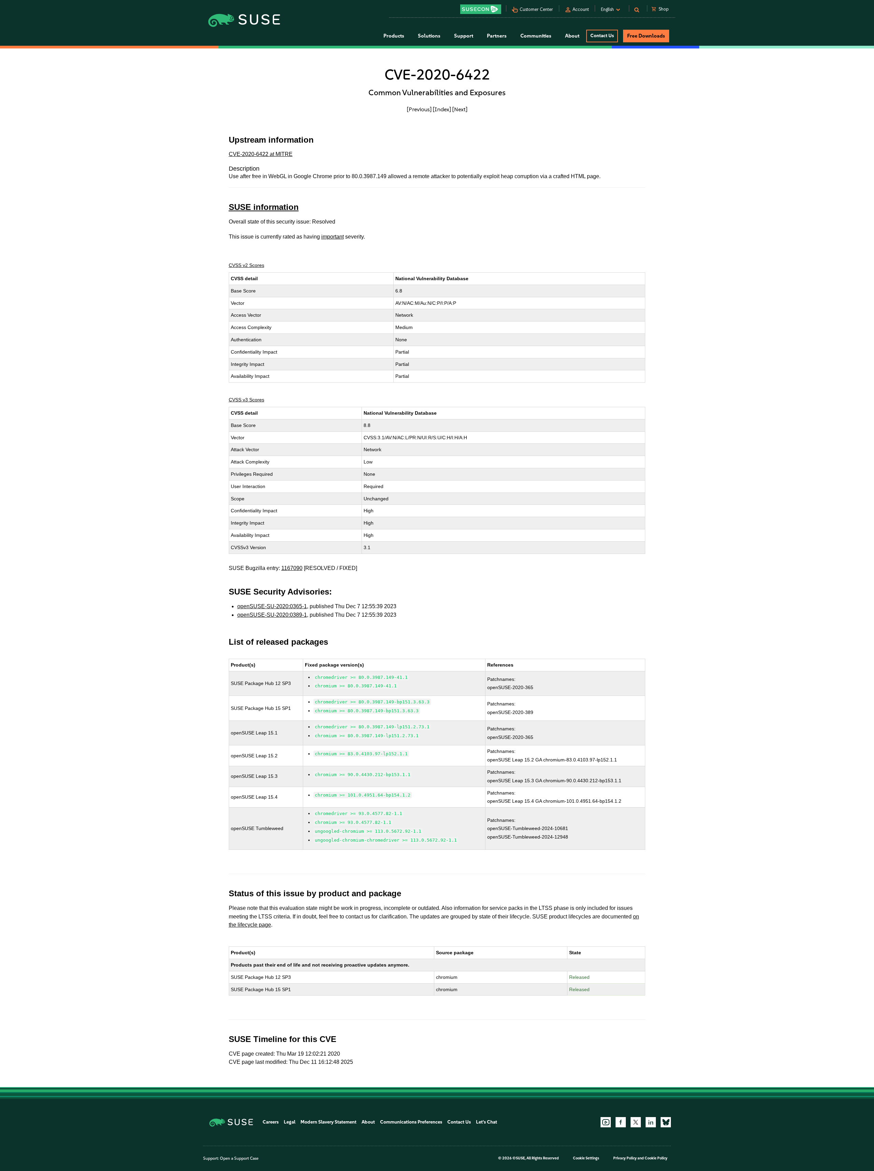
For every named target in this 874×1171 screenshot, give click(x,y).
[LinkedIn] (651, 1122)
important (332, 237)
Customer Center (536, 9)
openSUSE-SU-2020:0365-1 (272, 606)
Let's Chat (486, 1122)
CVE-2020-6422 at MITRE (261, 154)
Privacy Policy (625, 1158)
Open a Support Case (239, 1158)
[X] (636, 1122)
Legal (289, 1122)
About (368, 1122)
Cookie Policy (656, 1158)
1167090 (291, 568)
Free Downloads (646, 36)
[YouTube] (606, 1122)
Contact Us (602, 36)
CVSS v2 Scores (246, 265)
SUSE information (264, 207)
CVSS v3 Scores (246, 399)
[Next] (459, 109)
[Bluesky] (666, 1122)
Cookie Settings (586, 1158)
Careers (271, 1122)
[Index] (442, 109)
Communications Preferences (411, 1122)
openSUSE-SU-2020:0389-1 (272, 615)
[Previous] (419, 109)
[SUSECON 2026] (480, 9)
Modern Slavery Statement (328, 1122)
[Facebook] (621, 1122)
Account (581, 9)
